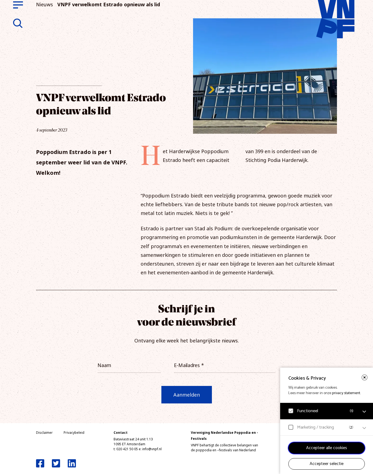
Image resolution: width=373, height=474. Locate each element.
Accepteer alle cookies (326, 448)
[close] (365, 377)
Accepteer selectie (327, 463)
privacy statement (346, 393)
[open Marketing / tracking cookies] (364, 428)
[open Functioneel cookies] (364, 411)
